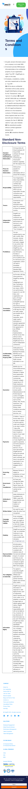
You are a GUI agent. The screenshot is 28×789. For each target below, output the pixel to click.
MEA (4, 757)
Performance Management (9, 729)
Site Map (5, 708)
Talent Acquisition (7, 731)
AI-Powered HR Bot (8, 744)
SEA (4, 755)
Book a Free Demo (21, 4)
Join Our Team (6, 693)
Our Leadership (7, 689)
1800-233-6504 (11, 775)
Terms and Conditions (8, 702)
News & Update (7, 695)
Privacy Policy (6, 706)
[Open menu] (14, 4)
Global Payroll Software (9, 727)
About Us (5, 687)
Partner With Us (7, 691)
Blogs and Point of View (9, 697)
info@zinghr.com (19, 541)
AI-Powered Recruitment (9, 745)
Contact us (6, 700)
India (4, 753)
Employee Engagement (9, 725)
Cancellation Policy (7, 704)
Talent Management (8, 733)
